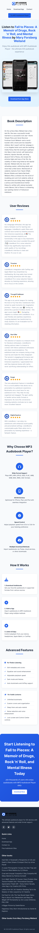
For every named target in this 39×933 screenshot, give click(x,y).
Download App (19, 9)
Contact (29, 9)
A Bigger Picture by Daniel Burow (13, 905)
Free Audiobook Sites (9, 848)
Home (9, 9)
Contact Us (6, 845)
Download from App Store (20, 99)
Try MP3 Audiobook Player (19, 15)
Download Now (19, 792)
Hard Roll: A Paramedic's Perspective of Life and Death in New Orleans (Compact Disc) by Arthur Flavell (18, 862)
